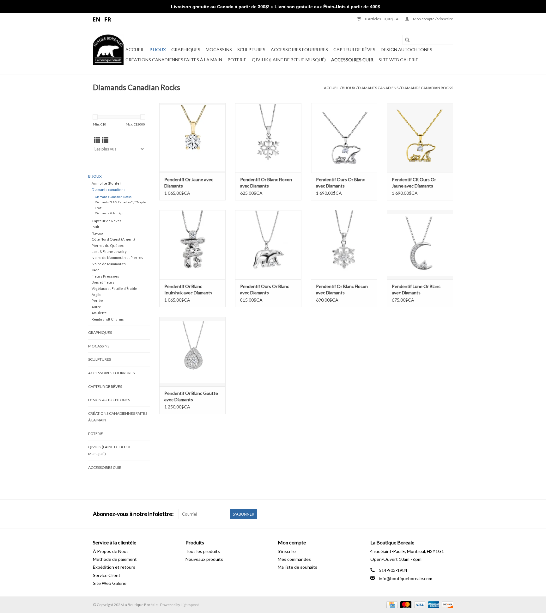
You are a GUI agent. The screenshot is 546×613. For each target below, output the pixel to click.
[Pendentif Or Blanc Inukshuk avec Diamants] (192, 244)
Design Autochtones (406, 49)
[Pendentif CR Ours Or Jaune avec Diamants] (420, 138)
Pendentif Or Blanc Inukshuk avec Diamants (188, 289)
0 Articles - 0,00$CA (381, 18)
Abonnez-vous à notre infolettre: (133, 514)
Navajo (97, 233)
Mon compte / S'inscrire (432, 18)
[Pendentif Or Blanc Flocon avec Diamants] (268, 138)
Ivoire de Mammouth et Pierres (117, 257)
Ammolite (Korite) (106, 183)
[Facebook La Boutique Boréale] (437, 514)
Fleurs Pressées (105, 276)
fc (108, 18)
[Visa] (419, 604)
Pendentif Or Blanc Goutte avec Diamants (191, 396)
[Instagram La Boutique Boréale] (448, 514)
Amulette (99, 313)
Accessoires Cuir (352, 59)
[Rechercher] (407, 40)
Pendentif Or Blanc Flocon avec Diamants (266, 182)
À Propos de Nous (111, 551)
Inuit (95, 227)
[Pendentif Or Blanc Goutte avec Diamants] (192, 351)
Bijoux (158, 49)
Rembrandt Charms (108, 319)
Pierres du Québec (108, 245)
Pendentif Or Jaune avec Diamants (188, 182)
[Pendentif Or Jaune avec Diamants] (192, 138)
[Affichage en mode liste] (105, 140)
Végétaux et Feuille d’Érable (114, 288)
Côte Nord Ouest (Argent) (113, 239)
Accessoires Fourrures (299, 49)
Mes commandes (294, 559)
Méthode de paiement (115, 559)
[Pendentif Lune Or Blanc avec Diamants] (420, 244)
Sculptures (251, 49)
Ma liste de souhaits (297, 567)
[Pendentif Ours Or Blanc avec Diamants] (344, 138)
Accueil (134, 49)
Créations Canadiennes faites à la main (173, 59)
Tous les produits (202, 551)
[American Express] (433, 604)
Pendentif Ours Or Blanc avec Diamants (340, 182)
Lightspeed (190, 604)
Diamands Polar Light (110, 213)
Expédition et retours (114, 567)
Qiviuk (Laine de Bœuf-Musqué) (289, 59)
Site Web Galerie (398, 59)
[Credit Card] (391, 604)
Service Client (106, 575)
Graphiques (185, 49)
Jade (96, 270)
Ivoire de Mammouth (109, 264)
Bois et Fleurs (103, 282)
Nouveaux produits (204, 559)
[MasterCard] (405, 604)
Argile (96, 294)
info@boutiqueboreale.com (405, 578)
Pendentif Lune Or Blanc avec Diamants (416, 289)
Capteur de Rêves (354, 49)
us (97, 18)
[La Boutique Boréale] (108, 49)
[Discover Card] (446, 604)
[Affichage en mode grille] (97, 140)
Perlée (97, 300)
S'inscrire (287, 551)
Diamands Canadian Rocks (427, 87)
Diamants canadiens (378, 87)
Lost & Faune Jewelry (109, 251)
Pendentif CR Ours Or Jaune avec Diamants (414, 182)
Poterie (237, 59)
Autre (96, 307)
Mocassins (219, 49)
